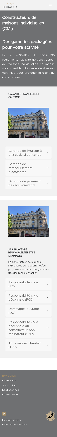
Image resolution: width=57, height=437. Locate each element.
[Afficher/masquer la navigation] (50, 5)
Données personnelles (14, 425)
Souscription (9, 385)
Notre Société (10, 394)
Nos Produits (9, 381)
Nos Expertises (10, 390)
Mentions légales (11, 420)
